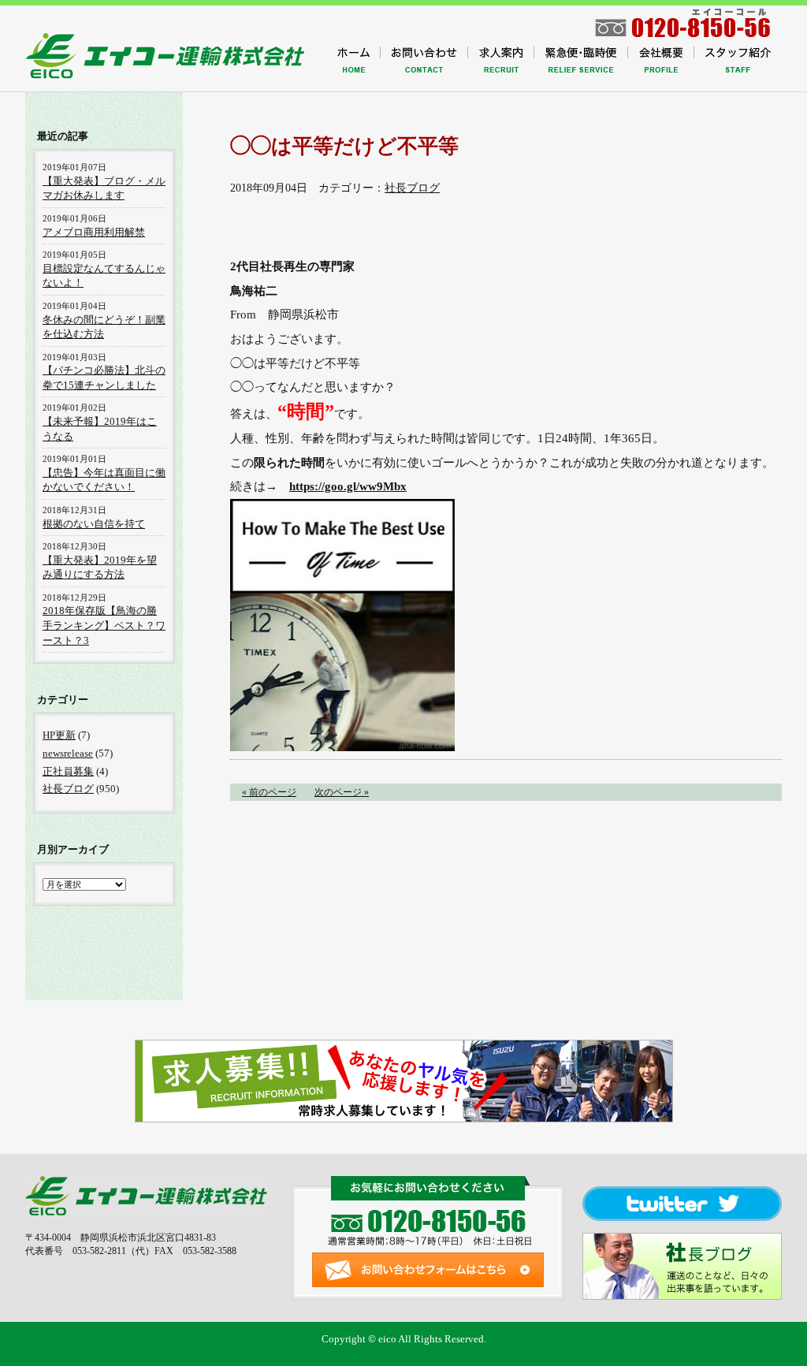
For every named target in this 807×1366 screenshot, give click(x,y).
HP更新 (59, 735)
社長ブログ (412, 188)
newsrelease (68, 753)
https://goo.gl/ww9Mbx (348, 486)
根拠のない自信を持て (94, 524)
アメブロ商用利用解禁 (94, 232)
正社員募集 (68, 771)
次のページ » (341, 792)
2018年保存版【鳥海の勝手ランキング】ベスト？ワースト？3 (104, 625)
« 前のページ (269, 792)
